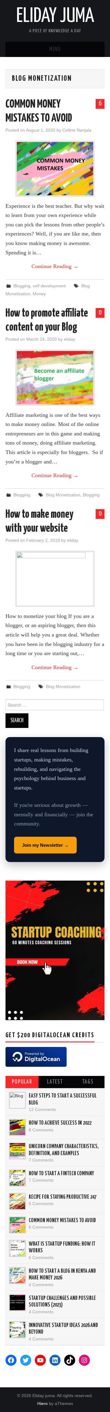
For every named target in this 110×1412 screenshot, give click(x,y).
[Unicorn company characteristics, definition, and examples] (17, 1150)
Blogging (21, 285)
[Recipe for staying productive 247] (17, 1201)
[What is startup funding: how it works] (17, 1248)
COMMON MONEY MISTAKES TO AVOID (62, 1220)
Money (39, 293)
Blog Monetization (63, 494)
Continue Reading (55, 266)
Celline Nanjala (76, 130)
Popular (22, 1082)
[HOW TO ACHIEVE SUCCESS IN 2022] (17, 1127)
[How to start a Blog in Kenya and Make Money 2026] (17, 1275)
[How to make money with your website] (55, 578)
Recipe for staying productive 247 (63, 1197)
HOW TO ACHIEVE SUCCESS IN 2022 (60, 1123)
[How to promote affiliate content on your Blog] (55, 377)
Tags (88, 1082)
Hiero (42, 1403)
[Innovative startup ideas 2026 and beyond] (17, 1329)
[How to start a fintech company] (17, 1178)
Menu (55, 49)
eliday (69, 339)
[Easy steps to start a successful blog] (17, 1100)
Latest (55, 1082)
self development (49, 285)
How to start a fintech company (61, 1173)
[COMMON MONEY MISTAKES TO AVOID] (55, 168)
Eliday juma (55, 16)
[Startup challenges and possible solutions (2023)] (17, 1302)
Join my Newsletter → (45, 845)
